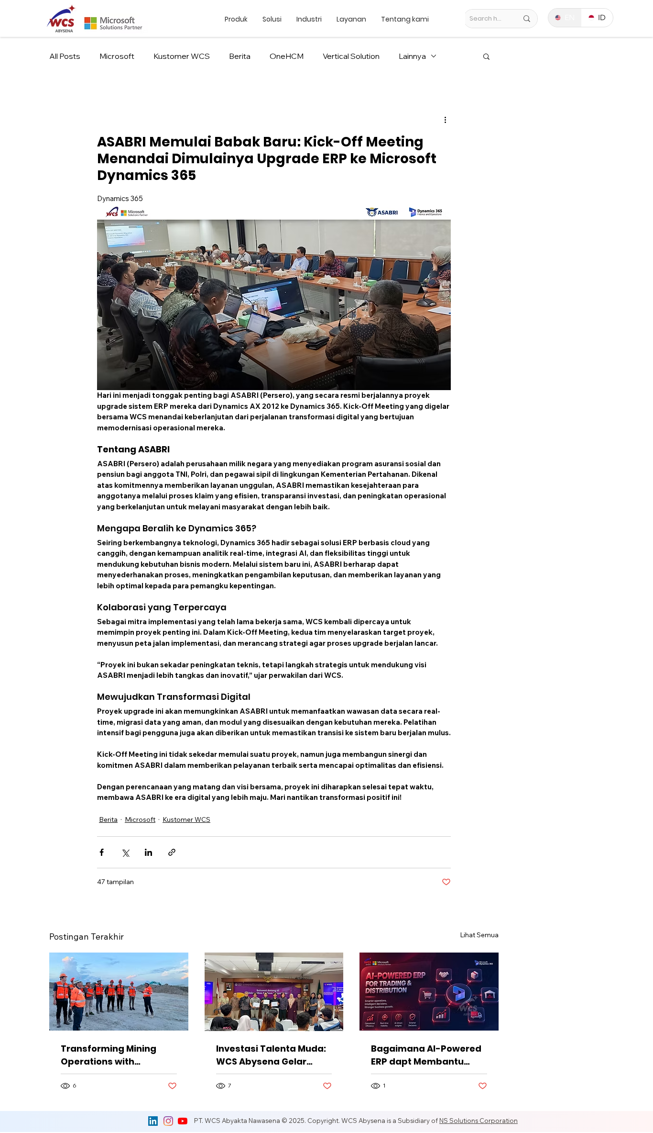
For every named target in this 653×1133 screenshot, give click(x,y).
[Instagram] (168, 1121)
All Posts (64, 56)
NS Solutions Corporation (478, 1120)
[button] (486, 56)
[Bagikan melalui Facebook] (101, 852)
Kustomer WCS (181, 56)
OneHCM (287, 56)
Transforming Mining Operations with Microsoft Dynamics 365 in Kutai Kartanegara (116, 1055)
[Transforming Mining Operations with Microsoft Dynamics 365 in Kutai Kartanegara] (118, 992)
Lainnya (412, 56)
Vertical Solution (351, 56)
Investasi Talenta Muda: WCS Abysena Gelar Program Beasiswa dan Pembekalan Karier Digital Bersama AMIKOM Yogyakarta (272, 1055)
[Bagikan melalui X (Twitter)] (125, 852)
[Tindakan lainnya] (445, 119)
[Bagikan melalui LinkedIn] (148, 852)
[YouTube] (182, 1121)
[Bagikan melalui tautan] (171, 852)
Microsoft (116, 56)
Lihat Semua (479, 935)
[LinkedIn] (153, 1121)
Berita (239, 56)
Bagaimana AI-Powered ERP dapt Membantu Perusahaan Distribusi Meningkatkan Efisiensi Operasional (426, 1055)
